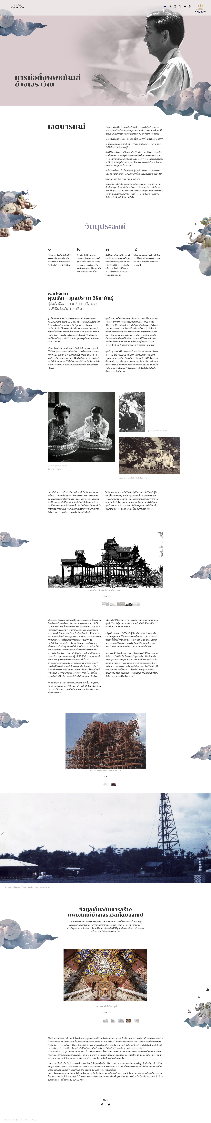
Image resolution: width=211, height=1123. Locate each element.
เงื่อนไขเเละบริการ (23, 1120)
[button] (165, 6)
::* (36, 1120)
